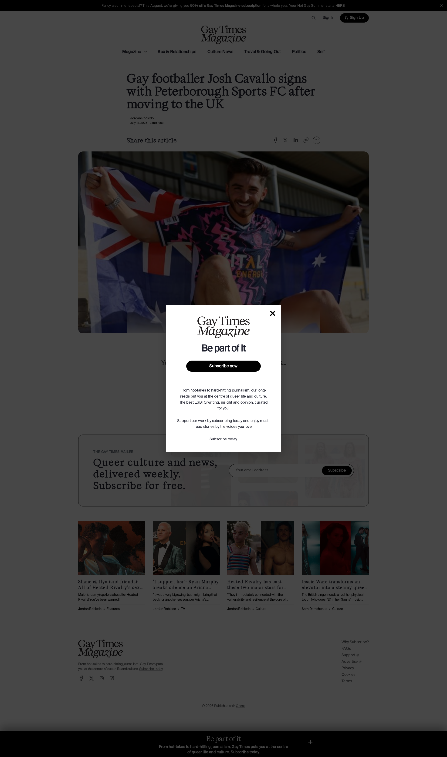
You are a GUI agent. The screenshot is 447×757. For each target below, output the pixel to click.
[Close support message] (272, 313)
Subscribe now (223, 366)
